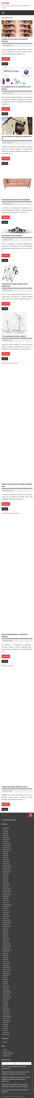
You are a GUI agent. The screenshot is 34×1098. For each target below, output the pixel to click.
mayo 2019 (5, 934)
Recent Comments (11, 1063)
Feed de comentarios (8, 1053)
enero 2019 (6, 942)
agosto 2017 (6, 975)
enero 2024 (6, 886)
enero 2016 (6, 1012)
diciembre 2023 (7, 888)
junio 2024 (5, 877)
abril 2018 (5, 959)
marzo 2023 (6, 900)
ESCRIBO (5, 3)
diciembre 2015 (7, 1014)
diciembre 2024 (7, 865)
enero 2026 (6, 841)
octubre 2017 (6, 971)
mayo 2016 (5, 1004)
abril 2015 (5, 1030)
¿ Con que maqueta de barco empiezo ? (14, 336)
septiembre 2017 (7, 973)
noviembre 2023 (7, 890)
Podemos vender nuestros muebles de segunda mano (17, 485)
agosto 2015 (6, 1022)
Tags (30, 1063)
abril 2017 (5, 983)
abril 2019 (5, 936)
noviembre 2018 (7, 945)
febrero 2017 (6, 987)
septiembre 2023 (7, 894)
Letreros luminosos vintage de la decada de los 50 (17, 137)
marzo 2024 (6, 883)
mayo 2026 (5, 833)
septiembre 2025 (7, 849)
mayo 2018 (5, 957)
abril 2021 (5, 908)
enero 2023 (6, 902)
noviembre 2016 (7, 993)
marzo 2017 (6, 985)
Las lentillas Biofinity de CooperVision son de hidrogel (16, 88)
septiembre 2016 (7, 997)
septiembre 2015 (7, 1020)
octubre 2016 (6, 995)
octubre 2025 (6, 847)
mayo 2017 (5, 981)
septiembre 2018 (7, 949)
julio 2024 (5, 875)
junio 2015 (5, 1026)
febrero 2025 (6, 861)
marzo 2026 (6, 837)
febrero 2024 (6, 884)
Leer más (5, 59)
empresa (5, 63)
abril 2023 (5, 898)
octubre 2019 (6, 924)
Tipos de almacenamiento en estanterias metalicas (15, 635)
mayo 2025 (5, 855)
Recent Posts (4, 1063)
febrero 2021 (6, 912)
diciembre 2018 (7, 943)
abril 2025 (5, 857)
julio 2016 (5, 1001)
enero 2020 (6, 918)
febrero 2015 (6, 1034)
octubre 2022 (6, 906)
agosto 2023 (6, 896)
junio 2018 (5, 955)
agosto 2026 (6, 827)
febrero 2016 (6, 1010)
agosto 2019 (6, 928)
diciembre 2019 (7, 920)
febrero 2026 (6, 839)
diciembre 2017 (7, 967)
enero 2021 (6, 914)
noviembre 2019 (7, 922)
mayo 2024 (5, 879)
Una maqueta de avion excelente (12, 235)
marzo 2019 (6, 938)
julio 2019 (5, 930)
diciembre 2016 (7, 991)
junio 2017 (5, 979)
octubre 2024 (6, 869)
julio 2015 (5, 1024)
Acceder (5, 1049)
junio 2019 (5, 932)
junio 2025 (5, 853)
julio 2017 (5, 977)
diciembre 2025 (7, 843)
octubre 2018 (6, 947)
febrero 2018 (6, 963)
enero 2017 (6, 989)
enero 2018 (6, 965)
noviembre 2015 (7, 1016)
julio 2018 (5, 953)
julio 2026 (5, 829)
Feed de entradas (7, 1051)
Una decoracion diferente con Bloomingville (16, 199)
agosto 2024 (6, 873)
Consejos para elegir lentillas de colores (14, 787)
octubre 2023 (6, 892)
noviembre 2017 (7, 969)
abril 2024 (5, 881)
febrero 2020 (6, 916)
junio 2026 (5, 831)
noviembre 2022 (7, 904)
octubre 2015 (6, 1018)
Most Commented (19, 1063)
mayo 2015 (5, 1028)
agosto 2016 (6, 999)
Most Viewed (25, 1063)
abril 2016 (5, 1006)
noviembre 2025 (7, 845)
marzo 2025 (6, 859)
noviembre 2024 (7, 867)
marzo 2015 (6, 1032)
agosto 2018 (6, 951)
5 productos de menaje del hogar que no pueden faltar (15, 285)
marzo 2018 (6, 961)
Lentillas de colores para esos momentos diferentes (15, 40)
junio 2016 (5, 1002)
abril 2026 (5, 835)
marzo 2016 (6, 1008)
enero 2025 (6, 863)
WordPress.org (6, 1055)
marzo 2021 (6, 910)
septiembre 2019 (7, 926)
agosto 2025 (6, 851)
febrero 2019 (6, 940)
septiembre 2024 (7, 871)
